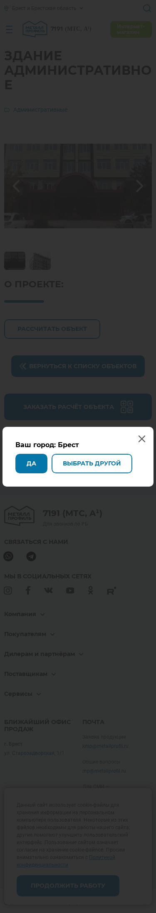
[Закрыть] (147, 9)
